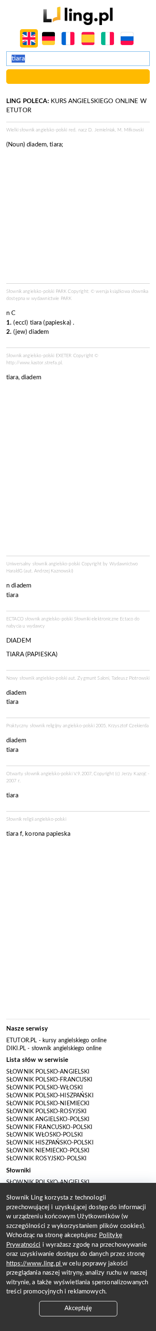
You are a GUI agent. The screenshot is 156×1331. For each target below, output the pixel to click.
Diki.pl (16, 1048)
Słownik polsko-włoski (44, 1088)
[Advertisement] (78, 471)
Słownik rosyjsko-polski (46, 1159)
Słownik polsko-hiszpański (50, 1096)
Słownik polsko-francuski (49, 1080)
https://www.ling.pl (34, 1263)
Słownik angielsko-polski (48, 1119)
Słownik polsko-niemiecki (48, 1104)
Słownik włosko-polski (44, 1135)
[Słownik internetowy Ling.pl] (78, 16)
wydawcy (36, 626)
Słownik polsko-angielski (48, 1072)
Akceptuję (78, 1308)
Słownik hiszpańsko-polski (50, 1143)
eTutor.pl (21, 1041)
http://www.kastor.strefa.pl (34, 362)
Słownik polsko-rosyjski (46, 1111)
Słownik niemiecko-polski (48, 1151)
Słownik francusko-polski (49, 1127)
